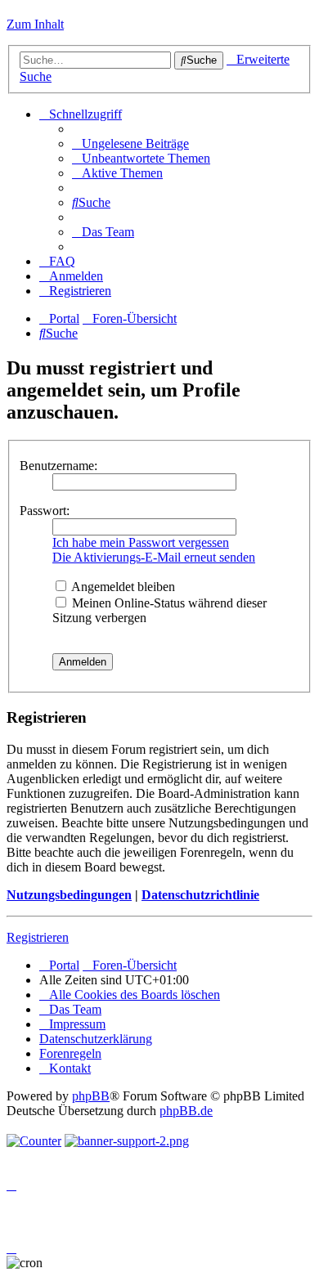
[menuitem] (130, 143)
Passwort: (45, 511)
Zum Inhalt (35, 24)
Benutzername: (58, 466)
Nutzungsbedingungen (69, 895)
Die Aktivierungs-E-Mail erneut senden (153, 557)
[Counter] (34, 1141)
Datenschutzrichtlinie (200, 895)
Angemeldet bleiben (122, 587)
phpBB (91, 1096)
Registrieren (38, 937)
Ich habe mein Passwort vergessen (140, 542)
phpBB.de (186, 1111)
